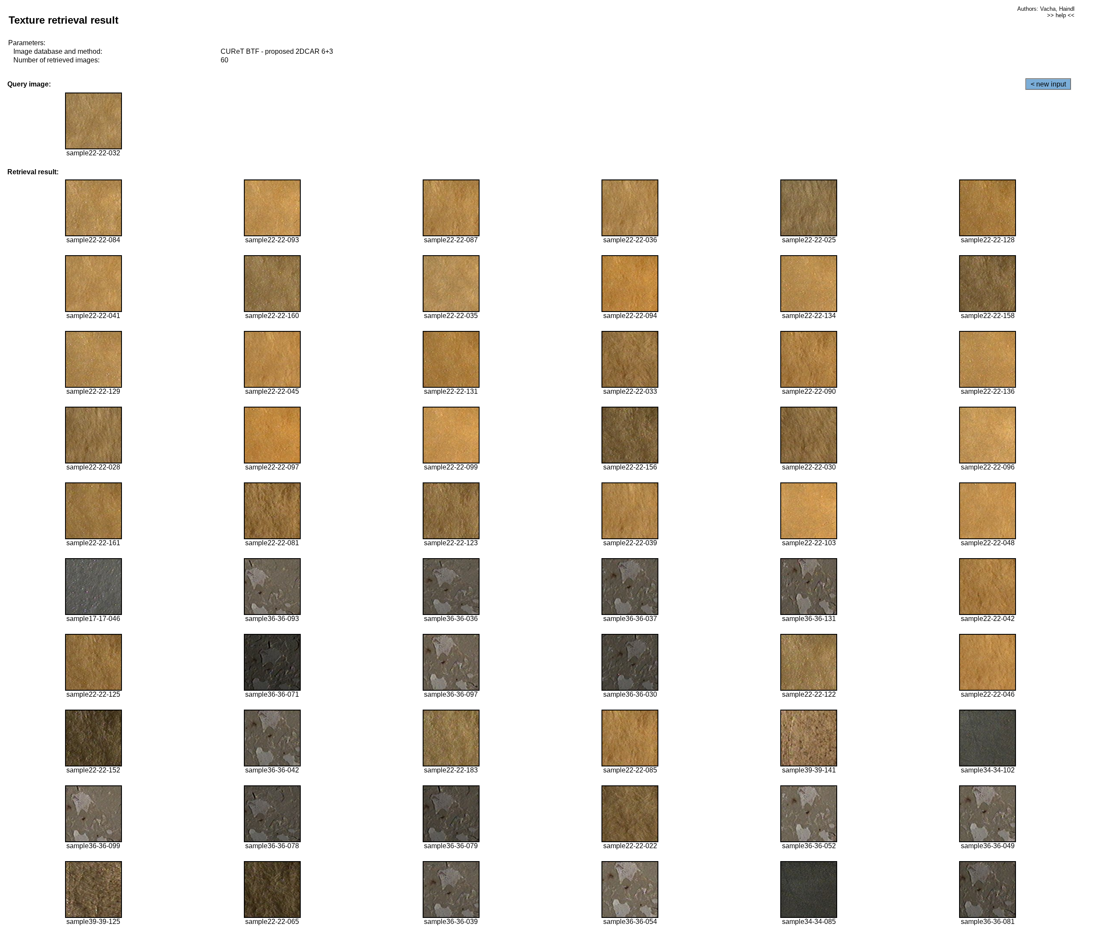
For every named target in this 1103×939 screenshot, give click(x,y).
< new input (1048, 84)
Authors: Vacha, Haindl (1046, 9)
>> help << (1061, 15)
